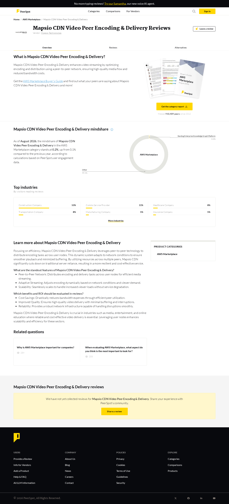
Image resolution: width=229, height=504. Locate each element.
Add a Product (21, 470)
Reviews (113, 47)
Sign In (207, 11)
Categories (173, 458)
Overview (47, 47)
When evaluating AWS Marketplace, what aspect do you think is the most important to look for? (114, 349)
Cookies (120, 464)
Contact (69, 482)
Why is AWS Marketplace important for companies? (45, 347)
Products (173, 470)
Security (120, 482)
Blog (67, 464)
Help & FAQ (20, 476)
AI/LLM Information (24, 482)
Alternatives (181, 47)
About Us (70, 458)
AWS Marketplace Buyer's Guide (43, 81)
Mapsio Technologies (51, 33)
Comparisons (175, 464)
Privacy (120, 458)
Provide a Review (23, 458)
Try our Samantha (115, 3)
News (68, 470)
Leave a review (206, 29)
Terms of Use (123, 470)
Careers (69, 476)
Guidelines (122, 476)
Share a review (114, 411)
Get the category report (172, 106)
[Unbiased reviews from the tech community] (23, 11)
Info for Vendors (22, 464)
